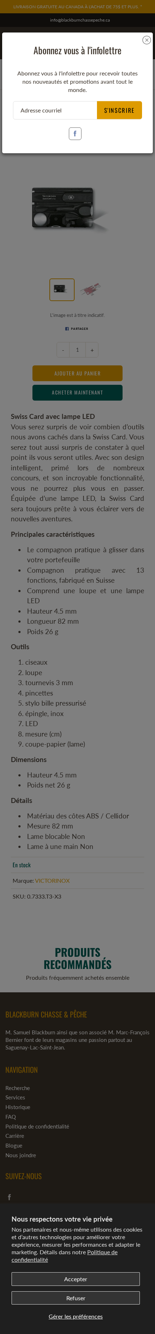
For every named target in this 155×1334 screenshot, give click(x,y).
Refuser (75, 1297)
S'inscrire (119, 109)
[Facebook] (75, 133)
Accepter (75, 1278)
